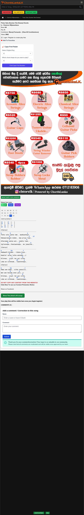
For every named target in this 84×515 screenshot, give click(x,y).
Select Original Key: (8, 50)
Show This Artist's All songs (13, 295)
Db (5, 213)
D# (10, 213)
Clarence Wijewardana (13, 17)
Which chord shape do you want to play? (15, 57)
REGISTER (6, 12)
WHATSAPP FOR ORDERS (10, 197)
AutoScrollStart (39, 513)
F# (5, 215)
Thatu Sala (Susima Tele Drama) (31, 17)
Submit (6, 336)
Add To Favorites (9, 40)
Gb (8, 215)
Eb (13, 213)
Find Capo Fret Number (17, 65)
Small (10, 205)
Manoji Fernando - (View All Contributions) (24, 32)
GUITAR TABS (31, 12)
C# (2, 213)
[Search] (80, 7)
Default (17, 205)
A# (8, 210)
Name (4, 314)
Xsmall (4, 205)
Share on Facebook (7, 289)
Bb (10, 210)
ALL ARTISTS (18, 12)
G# (13, 215)
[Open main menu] (81, 2)
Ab (2, 210)
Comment (6, 322)
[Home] (3, 18)
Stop (47, 513)
